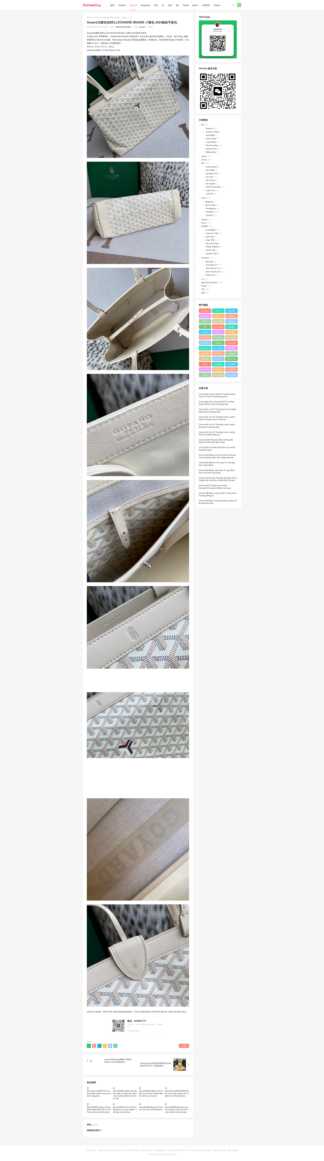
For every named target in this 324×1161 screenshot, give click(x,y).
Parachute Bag (212, 145)
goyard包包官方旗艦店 (205, 348)
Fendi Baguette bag (218, 311)
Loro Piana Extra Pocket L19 (231, 338)
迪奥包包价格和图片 (123, 27)
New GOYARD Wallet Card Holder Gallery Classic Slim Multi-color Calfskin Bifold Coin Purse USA (125, 1095)
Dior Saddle (210, 183)
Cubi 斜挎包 (210, 230)
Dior (170, 5)
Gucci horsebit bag (205, 365)
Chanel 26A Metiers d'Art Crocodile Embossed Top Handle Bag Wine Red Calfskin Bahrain (217, 456)
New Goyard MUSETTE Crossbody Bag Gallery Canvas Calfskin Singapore (99, 1093)
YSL (156, 5)
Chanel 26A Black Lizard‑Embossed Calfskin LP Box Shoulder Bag (218, 501)
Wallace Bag (211, 152)
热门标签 (208, 1150)
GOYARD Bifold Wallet (231, 365)
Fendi (185, 5)
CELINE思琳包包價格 (130, 1150)
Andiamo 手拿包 (212, 132)
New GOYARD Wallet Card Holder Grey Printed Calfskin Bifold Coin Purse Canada (151, 1093)
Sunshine (209, 215)
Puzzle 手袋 (210, 250)
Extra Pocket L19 (212, 268)
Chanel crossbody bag (231, 370)
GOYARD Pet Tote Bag (218, 365)
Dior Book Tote (212, 173)
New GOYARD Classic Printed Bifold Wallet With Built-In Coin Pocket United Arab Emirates (99, 1109)
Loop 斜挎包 (211, 142)
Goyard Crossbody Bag (218, 332)
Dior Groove (211, 180)
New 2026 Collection (209, 282)
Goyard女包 (218, 375)
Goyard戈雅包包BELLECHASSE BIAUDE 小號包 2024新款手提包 (160, 1011)
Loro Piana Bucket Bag (218, 359)
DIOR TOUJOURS (213, 187)
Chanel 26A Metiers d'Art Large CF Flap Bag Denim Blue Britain (217, 463)
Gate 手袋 (210, 236)
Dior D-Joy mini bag (218, 338)
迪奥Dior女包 (218, 354)
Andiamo (209, 128)
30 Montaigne (211, 166)
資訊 (203, 292)
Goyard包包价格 (218, 348)
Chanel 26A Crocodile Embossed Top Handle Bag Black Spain (217, 448)
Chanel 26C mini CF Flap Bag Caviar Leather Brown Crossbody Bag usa (217, 433)
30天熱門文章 (90, 1150)
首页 (112, 5)
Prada (203, 286)
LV (163, 5)
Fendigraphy (211, 208)
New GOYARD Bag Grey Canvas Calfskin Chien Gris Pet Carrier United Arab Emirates (176, 1109)
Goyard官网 (218, 321)
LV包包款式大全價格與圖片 (176, 1150)
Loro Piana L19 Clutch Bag (205, 338)
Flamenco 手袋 (212, 233)
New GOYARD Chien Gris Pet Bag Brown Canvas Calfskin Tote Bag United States (125, 1109)
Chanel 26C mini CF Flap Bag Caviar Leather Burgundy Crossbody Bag (217, 425)
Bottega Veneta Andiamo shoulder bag (218, 343)
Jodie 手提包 (211, 138)
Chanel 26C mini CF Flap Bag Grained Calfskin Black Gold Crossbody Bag (218, 410)
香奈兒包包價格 (233, 1150)
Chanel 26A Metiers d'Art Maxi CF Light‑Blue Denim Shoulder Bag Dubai (217, 471)
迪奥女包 (205, 353)
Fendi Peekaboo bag (205, 322)
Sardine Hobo (211, 148)
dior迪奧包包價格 (145, 1150)
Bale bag (209, 261)
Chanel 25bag (231, 316)
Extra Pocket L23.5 (213, 271)
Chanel (122, 5)
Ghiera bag (210, 275)
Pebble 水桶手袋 (212, 246)
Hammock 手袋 (212, 243)
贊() (184, 1045)
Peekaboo (210, 211)
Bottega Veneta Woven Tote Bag (218, 370)
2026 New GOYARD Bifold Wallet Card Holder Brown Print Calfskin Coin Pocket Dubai (177, 1093)
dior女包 (231, 310)
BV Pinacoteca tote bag (205, 327)
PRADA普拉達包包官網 (196, 1150)
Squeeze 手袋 (211, 253)
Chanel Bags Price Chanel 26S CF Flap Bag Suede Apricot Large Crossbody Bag (216, 402)
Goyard (133, 5)
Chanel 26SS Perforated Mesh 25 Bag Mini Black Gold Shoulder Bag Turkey (216, 441)
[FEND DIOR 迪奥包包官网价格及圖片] (92, 5)
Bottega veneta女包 (231, 327)
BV (177, 5)
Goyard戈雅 (231, 375)
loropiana (145, 5)
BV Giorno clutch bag (231, 359)
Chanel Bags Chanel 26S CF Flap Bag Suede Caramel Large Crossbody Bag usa (217, 395)
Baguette (209, 201)
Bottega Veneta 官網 (114, 1150)
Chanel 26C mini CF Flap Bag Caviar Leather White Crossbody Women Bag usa (217, 418)
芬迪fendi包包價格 (219, 1150)
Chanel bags (205, 375)
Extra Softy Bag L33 (205, 370)
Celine (217, 5)
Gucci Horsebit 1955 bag (218, 316)
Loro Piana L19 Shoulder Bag (205, 311)
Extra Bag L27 (211, 264)
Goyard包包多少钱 (218, 327)
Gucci (195, 5)
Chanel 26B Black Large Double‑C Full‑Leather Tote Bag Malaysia (218, 494)
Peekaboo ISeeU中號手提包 (205, 332)
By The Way (210, 205)
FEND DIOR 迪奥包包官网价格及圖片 (107, 17)
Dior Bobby (210, 170)
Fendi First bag (231, 343)
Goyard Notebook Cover (205, 359)
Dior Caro (210, 176)
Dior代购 (231, 348)
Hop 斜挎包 (210, 135)
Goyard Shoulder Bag (231, 332)
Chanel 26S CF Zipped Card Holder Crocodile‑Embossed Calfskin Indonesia (215, 486)
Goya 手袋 (210, 240)
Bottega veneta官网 (231, 354)
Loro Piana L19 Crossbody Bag (205, 316)
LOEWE (206, 5)
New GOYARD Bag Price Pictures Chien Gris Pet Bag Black (151, 1108)
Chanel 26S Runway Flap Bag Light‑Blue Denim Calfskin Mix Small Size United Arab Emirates (218, 479)
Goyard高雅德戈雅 (159, 1150)
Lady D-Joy (210, 190)
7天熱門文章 (101, 1150)
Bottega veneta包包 (231, 322)
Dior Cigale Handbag (205, 343)
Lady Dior (210, 193)
